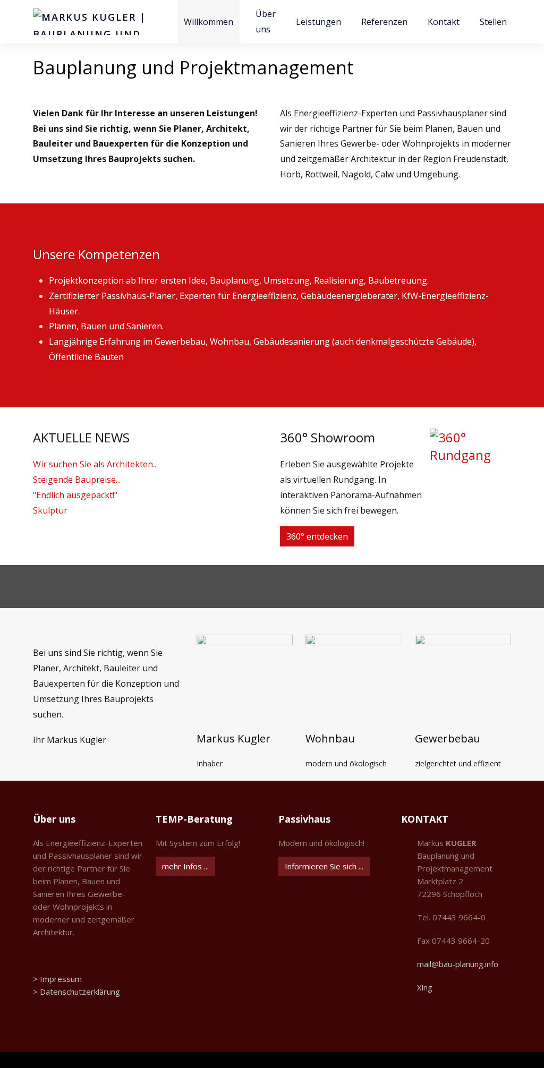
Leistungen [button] (318, 22)
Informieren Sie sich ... (324, 866)
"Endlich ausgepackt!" (75, 495)
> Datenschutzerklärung (76, 991)
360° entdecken (317, 536)
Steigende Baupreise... (77, 479)
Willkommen (208, 22)
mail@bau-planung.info (457, 964)
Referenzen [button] (384, 22)
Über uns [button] (266, 21)
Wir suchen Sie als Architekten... (95, 464)
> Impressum (57, 978)
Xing (424, 987)
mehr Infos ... (185, 866)
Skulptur (50, 510)
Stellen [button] (493, 22)
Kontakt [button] (444, 22)
